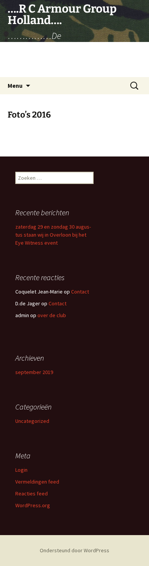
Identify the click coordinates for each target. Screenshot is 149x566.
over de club (51, 315)
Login (21, 469)
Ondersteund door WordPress (74, 550)
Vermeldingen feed (37, 481)
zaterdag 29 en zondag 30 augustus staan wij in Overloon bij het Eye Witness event (53, 234)
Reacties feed (31, 493)
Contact (80, 291)
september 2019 (34, 372)
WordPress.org (32, 505)
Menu (15, 85)
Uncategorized (32, 421)
